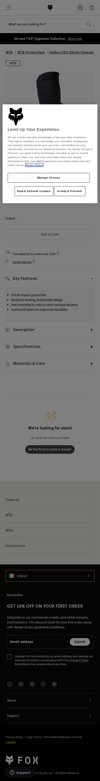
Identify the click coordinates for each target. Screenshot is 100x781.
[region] (50, 153)
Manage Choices (48, 177)
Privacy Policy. (34, 165)
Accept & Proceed (69, 190)
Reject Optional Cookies (33, 190)
